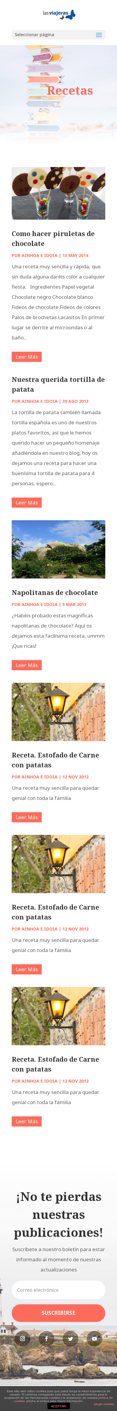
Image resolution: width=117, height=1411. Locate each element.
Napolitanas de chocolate (55, 592)
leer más (27, 356)
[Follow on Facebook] (46, 1338)
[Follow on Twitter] (70, 1338)
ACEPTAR (58, 1406)
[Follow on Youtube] (94, 1338)
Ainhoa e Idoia (40, 255)
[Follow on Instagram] (22, 1338)
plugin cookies (104, 1404)
